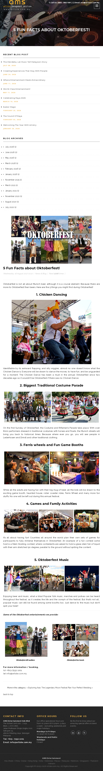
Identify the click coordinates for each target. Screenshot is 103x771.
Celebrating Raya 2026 (14, 98)
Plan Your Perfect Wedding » (80, 688)
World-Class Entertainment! (16, 89)
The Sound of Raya (12, 116)
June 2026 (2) (11, 152)
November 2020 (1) (13, 196)
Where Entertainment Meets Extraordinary (24, 80)
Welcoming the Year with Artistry (19, 125)
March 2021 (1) (11, 185)
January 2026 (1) (12, 174)
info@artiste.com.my (16, 673)
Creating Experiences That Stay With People (25, 71)
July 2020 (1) (10, 207)
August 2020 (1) (12, 202)
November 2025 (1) (13, 180)
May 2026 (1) (10, 158)
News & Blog (40, 273)
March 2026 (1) (11, 163)
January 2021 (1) (12, 191)
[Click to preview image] (51, 239)
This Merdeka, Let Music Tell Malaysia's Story (25, 62)
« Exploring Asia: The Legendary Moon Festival (47, 688)
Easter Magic (9, 107)
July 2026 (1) (10, 147)
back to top (8, 694)
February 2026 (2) (13, 169)
